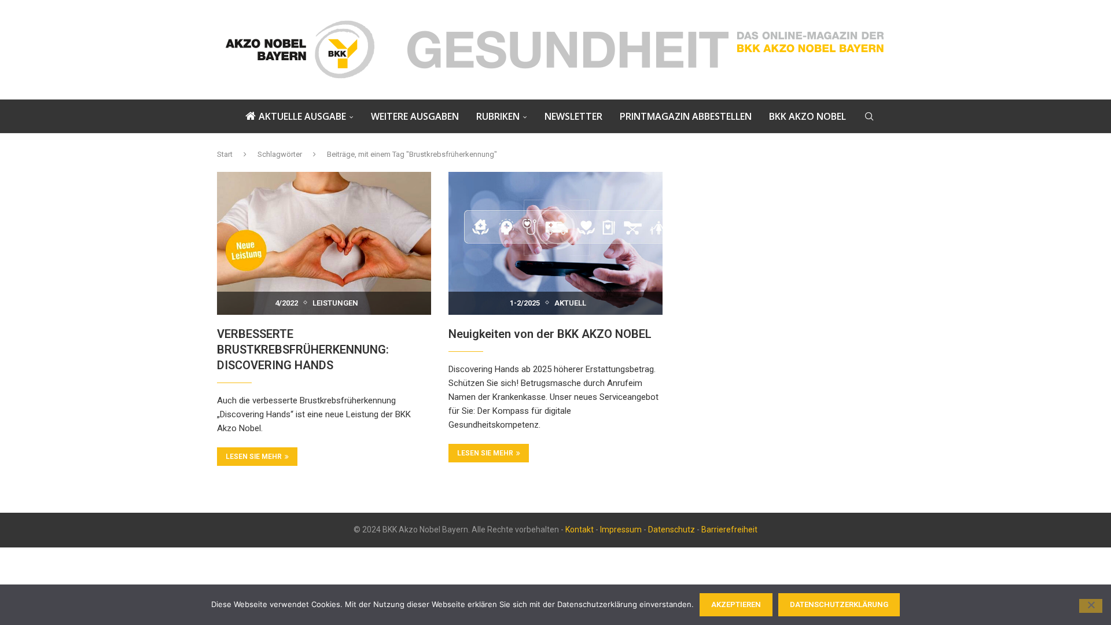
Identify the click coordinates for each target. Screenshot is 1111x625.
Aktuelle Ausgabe (302, 116)
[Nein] (1090, 606)
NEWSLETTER (573, 116)
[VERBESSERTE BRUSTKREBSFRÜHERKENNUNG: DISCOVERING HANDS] (324, 243)
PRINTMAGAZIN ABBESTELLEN (686, 116)
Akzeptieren (736, 604)
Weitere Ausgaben (415, 116)
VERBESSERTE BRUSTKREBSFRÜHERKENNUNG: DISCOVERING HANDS (303, 349)
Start (225, 154)
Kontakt (579, 529)
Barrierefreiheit (729, 529)
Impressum (621, 529)
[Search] (869, 116)
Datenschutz (671, 529)
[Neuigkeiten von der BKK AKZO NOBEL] (555, 243)
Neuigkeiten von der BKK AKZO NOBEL (550, 334)
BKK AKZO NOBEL (807, 116)
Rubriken (498, 116)
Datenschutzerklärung (839, 604)
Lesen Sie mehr (254, 457)
